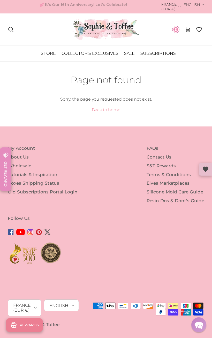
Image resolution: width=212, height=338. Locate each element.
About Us (18, 157)
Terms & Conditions (169, 174)
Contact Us (159, 157)
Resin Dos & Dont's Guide (175, 200)
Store (48, 53)
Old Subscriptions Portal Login (43, 191)
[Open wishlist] (205, 169)
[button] (199, 29)
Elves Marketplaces (168, 183)
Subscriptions (158, 53)
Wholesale (19, 165)
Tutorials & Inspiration (32, 174)
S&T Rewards (161, 165)
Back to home (106, 109)
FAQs (152, 148)
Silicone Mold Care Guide (175, 191)
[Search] (11, 29)
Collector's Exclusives (90, 53)
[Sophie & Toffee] (106, 29)
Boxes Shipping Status (33, 183)
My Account (21, 148)
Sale (129, 53)
